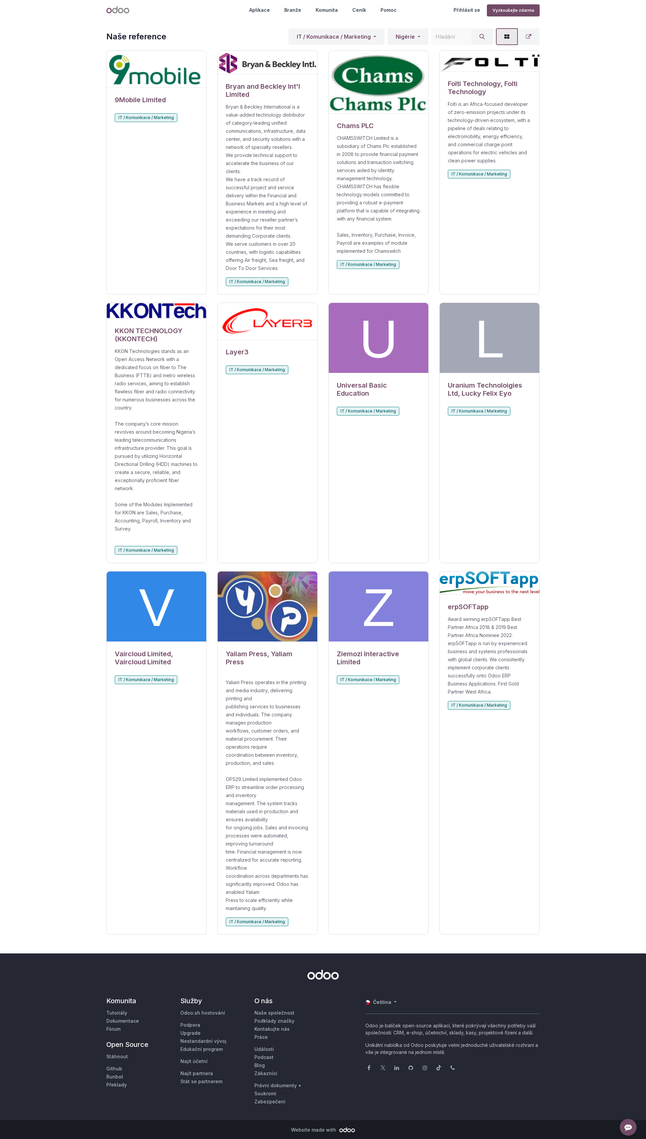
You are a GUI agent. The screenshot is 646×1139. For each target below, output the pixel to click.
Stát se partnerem (201, 1081)
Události (264, 1049)
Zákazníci (265, 1073)
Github (114, 1068)
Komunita (327, 10)
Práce (261, 1037)
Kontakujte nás (272, 1029)
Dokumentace (122, 1021)
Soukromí (265, 1093)
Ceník (359, 10)
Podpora (190, 1025)
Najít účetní (194, 1061)
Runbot (114, 1076)
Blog (259, 1065)
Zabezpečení (269, 1101)
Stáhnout (117, 1056)
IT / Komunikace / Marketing (334, 36)
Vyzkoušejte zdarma (513, 10)
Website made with (314, 1130)
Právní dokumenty (275, 1085)
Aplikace (259, 10)
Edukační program (201, 1049)
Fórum (113, 1029)
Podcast (264, 1057)
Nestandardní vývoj (203, 1041)
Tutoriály (116, 1013)
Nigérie (405, 36)
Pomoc (389, 10)
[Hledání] (482, 36)
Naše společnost (274, 1013)
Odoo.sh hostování (202, 1013)
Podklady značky (274, 1021)
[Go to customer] (156, 69)
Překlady (116, 1085)
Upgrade (190, 1033)
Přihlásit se (467, 10)
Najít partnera (196, 1073)
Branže (292, 10)
